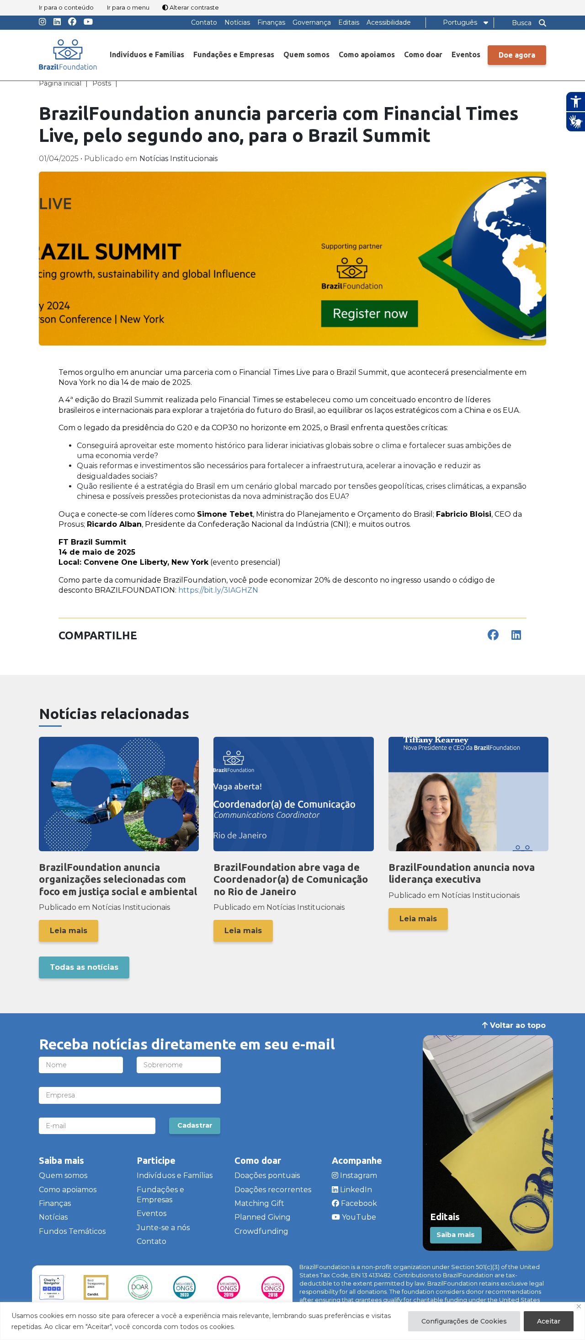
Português (460, 22)
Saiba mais (455, 1235)
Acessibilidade (389, 22)
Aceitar (548, 1321)
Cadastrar (195, 1125)
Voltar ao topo (517, 1025)
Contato (204, 22)
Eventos (466, 54)
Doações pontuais (267, 1175)
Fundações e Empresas (233, 54)
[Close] (579, 1306)
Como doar (423, 54)
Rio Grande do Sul (378, 90)
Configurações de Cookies (464, 1321)
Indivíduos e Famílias (147, 54)
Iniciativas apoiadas (381, 124)
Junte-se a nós (163, 1227)
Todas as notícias (84, 967)
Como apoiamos (367, 54)
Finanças (271, 22)
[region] (292, 1321)
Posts (101, 83)
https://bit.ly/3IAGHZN (218, 590)
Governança (311, 22)
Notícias (237, 22)
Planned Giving (262, 1217)
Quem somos (306, 54)
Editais (348, 22)
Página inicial (60, 83)
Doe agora (517, 55)
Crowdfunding (261, 1231)
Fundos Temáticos (378, 72)
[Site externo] (51, 1287)
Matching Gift (259, 1203)
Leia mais (68, 930)
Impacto (360, 142)
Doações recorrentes (272, 1189)
